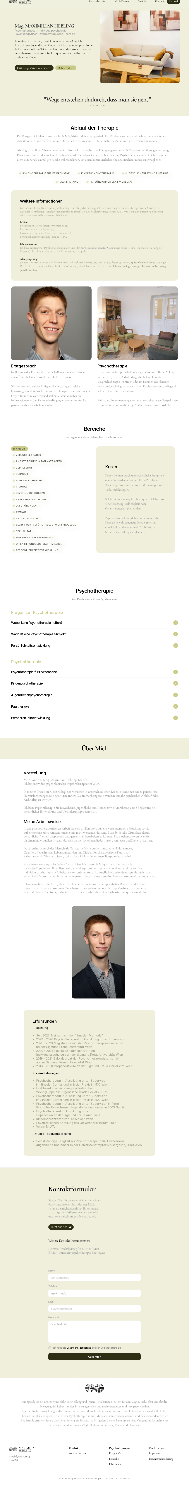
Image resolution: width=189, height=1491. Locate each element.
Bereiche (114, 1459)
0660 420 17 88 (86, 1216)
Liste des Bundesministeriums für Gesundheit (95, 248)
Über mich (115, 1464)
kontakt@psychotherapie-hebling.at (82, 1252)
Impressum (155, 1453)
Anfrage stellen (77, 1453)
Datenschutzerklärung (79, 1347)
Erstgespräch (116, 1453)
